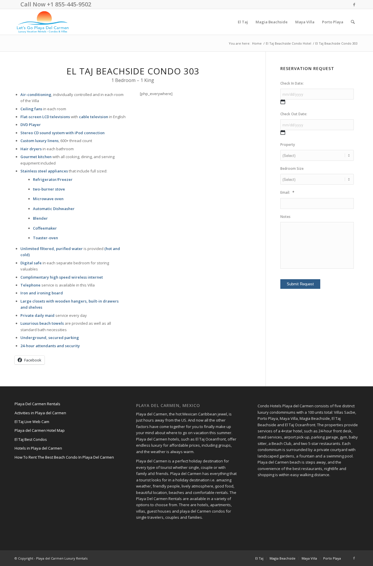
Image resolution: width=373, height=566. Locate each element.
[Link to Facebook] (354, 4)
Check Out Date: (293, 114)
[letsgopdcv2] (43, 22)
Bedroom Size (292, 168)
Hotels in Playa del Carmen (38, 448)
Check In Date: (292, 83)
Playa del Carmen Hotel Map (40, 430)
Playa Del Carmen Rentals (37, 403)
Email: (287, 192)
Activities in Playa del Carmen (40, 412)
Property (287, 144)
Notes (285, 216)
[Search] (352, 22)
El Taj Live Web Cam (32, 421)
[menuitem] (243, 22)
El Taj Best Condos (31, 439)
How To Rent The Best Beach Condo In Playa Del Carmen (64, 457)
